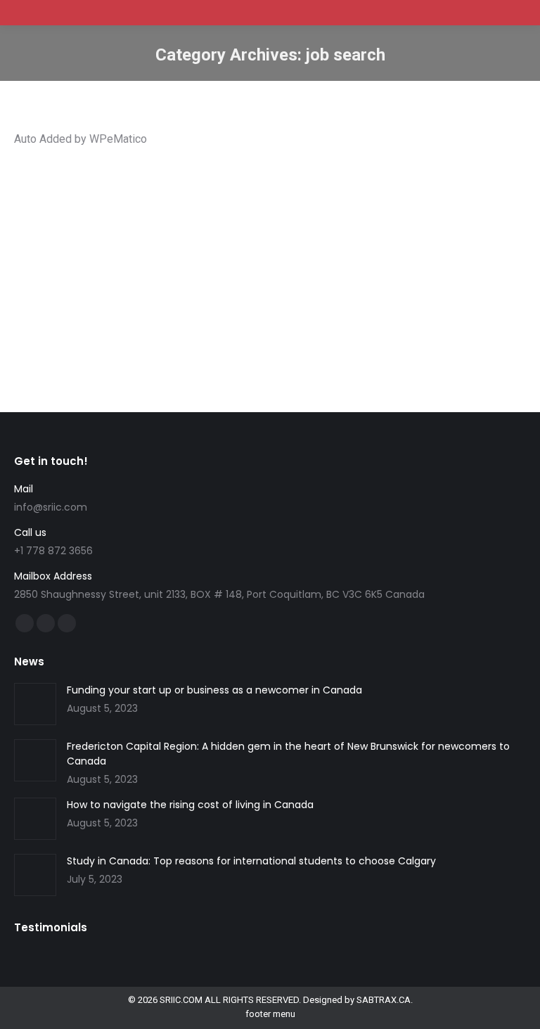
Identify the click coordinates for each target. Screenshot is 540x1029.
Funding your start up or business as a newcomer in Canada (214, 690)
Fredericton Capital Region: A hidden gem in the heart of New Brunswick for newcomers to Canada (288, 753)
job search (297, 237)
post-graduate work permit (430, 237)
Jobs (333, 237)
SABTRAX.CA (383, 1000)
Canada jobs (231, 224)
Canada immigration (160, 224)
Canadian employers (383, 224)
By (68, 262)
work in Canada (184, 250)
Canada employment (73, 224)
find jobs (102, 237)
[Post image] (35, 704)
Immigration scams (232, 237)
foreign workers (156, 237)
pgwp (360, 237)
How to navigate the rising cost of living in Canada (190, 805)
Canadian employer (299, 224)
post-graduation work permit (90, 250)
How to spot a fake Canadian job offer (154, 201)
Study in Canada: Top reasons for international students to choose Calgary (251, 861)
